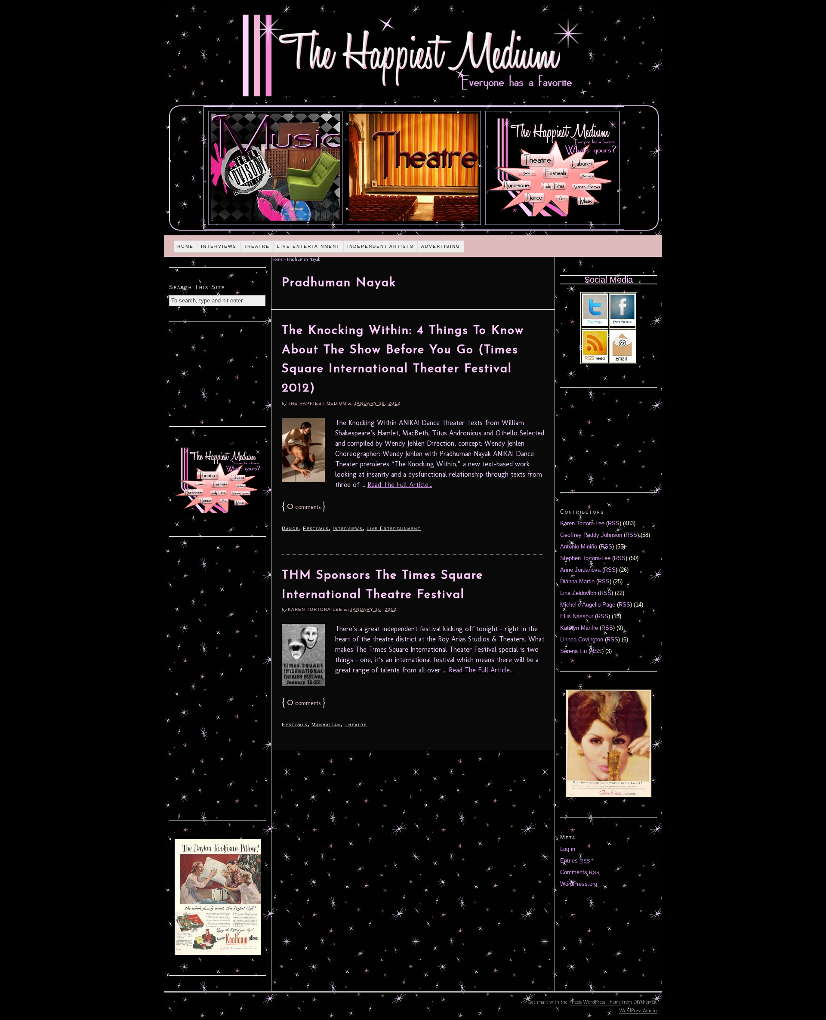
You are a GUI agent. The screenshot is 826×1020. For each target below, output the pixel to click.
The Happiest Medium (317, 403)
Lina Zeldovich (578, 593)
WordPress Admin (638, 1011)
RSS (614, 523)
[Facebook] (622, 324)
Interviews (219, 246)
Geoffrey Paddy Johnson (591, 535)
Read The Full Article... (399, 485)
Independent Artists (380, 246)
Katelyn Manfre (579, 628)
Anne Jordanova (580, 570)
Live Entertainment (308, 246)
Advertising (440, 246)
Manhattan (326, 724)
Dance (290, 528)
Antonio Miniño (578, 546)
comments (304, 507)
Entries (575, 860)
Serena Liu (573, 651)
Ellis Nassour (576, 616)
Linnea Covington (581, 639)
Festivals (316, 528)
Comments (580, 872)
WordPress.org (578, 884)
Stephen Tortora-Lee (585, 558)
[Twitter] (595, 324)
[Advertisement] (218, 373)
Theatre (257, 246)
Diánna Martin (577, 581)
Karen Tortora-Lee (315, 609)
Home (185, 246)
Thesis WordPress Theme (595, 1002)
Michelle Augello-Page (587, 604)
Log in (567, 849)
